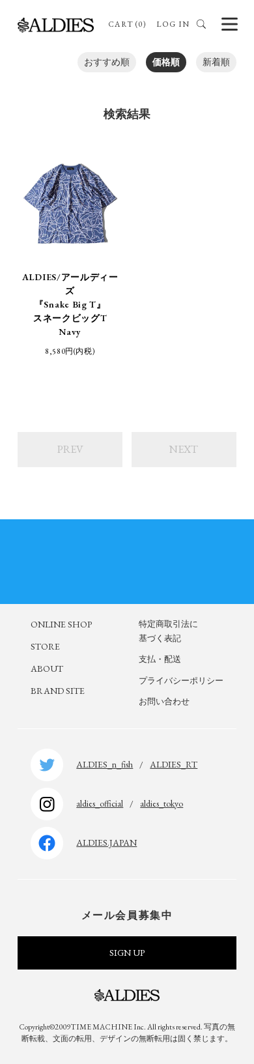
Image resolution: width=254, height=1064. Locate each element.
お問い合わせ (164, 701)
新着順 (216, 62)
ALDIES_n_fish (104, 764)
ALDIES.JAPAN (106, 842)
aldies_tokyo (161, 803)
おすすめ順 (107, 62)
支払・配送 (160, 659)
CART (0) (127, 24)
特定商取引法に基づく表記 (168, 631)
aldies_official (99, 803)
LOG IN (173, 24)
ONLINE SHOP (61, 624)
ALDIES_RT (173, 764)
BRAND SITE (58, 691)
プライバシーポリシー (181, 680)
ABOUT (47, 668)
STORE (45, 646)
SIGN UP (127, 952)
